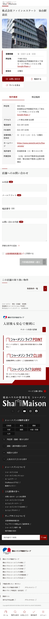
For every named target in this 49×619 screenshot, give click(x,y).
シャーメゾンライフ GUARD (15, 507)
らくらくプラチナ (11, 510)
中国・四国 (34, 429)
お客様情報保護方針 (13, 253)
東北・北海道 (16, 304)
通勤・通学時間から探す (17, 446)
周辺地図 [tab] (36, 96)
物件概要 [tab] (13, 96)
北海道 (8, 425)
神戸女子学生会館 (8, 600)
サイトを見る (14, 85)
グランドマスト (29, 600)
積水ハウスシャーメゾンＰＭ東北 (13, 562)
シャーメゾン (6, 304)
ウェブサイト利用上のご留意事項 (17, 524)
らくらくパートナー (12, 503)
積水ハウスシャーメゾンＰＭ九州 (13, 578)
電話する (37, 79)
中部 (8, 429)
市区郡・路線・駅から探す (18, 439)
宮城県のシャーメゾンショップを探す (13, 306)
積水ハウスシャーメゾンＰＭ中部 (13, 569)
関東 (34, 425)
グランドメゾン (29, 587)
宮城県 (24, 304)
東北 (21, 425)
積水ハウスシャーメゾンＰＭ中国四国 (14, 575)
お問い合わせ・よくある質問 (15, 496)
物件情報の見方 (10, 531)
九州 (8, 433)
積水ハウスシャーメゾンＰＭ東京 (13, 566)
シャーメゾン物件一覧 (13, 527)
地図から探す (12, 452)
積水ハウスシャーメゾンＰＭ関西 (13, 572)
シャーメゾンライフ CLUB (14, 500)
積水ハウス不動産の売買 (10, 587)
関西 (21, 429)
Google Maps (23, 66)
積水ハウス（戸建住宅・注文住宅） (14, 590)
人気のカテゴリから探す (17, 459)
